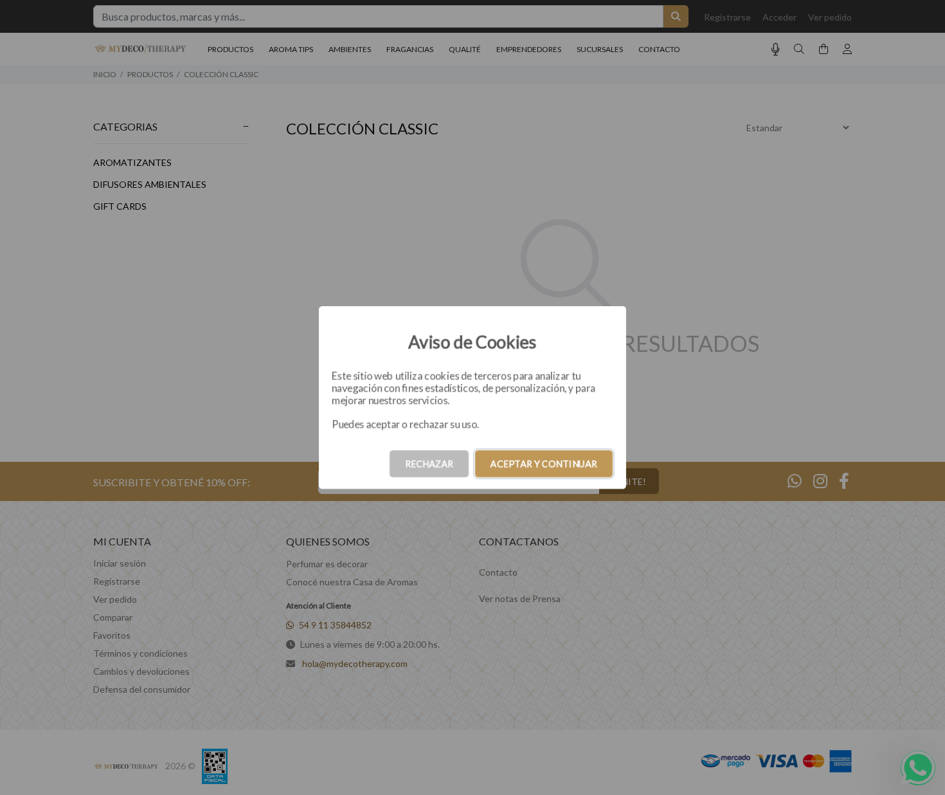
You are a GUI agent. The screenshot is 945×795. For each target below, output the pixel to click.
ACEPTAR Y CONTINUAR (544, 463)
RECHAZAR (429, 463)
